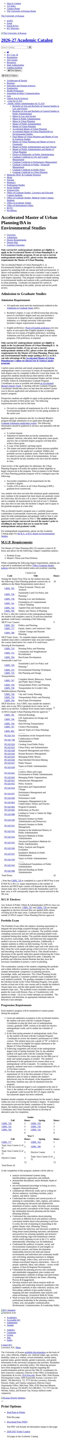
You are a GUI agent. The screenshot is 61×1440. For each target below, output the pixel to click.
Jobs (9, 1337)
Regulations (12, 57)
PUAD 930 (9, 820)
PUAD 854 (9, 788)
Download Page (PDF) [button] (17, 1422)
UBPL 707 (9, 680)
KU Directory (13, 28)
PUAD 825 (9, 747)
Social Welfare (13, 187)
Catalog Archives (14, 67)
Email (9, 23)
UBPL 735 (9, 673)
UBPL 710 (9, 648)
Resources (11, 62)
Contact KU (6, 1345)
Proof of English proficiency (38, 328)
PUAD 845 (9, 777)
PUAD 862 (9, 802)
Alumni (10, 1325)
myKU (10, 21)
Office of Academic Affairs (19, 203)
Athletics (11, 1330)
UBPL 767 (9, 727)
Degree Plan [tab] (12, 242)
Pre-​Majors (12, 210)
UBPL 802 (9, 731)
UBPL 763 (9, 625)
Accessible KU (13, 1320)
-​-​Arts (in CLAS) (14, 101)
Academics (12, 1317)
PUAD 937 (9, 854)
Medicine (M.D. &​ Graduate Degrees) (24, 175)
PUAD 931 (9, 826)
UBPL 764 (9, 657)
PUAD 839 (9, 767)
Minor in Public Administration (26, 119)
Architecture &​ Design (17, 80)
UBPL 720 (9, 594)
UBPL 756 (9, 723)
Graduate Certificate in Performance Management (34, 162)
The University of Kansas (12, 16)
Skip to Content (14, 3)
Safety (9, 1340)
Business (11, 83)
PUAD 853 (9, 783)
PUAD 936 (9, 848)
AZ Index (11, 6)
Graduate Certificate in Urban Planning (30, 172)
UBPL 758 (9, 688)
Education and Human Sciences (21, 85)
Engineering (12, 88)
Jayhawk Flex (13, 190)
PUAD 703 (9, 735)
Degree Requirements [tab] (16, 240)
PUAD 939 (9, 859)
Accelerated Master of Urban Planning (29, 129)
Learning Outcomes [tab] (16, 245)
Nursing (10, 180)
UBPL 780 (9, 633)
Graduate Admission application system (18, 423)
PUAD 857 (9, 794)
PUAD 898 (9, 814)
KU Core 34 (12, 55)
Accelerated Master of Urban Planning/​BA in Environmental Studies (32, 132)
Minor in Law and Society (24, 116)
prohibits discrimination (35, 1352)
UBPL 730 (9, 694)
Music (9, 177)
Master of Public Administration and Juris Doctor (34, 147)
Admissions (12, 1322)
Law (9, 96)
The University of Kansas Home (21, 11)
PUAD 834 (9, 753)
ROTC (10, 208)
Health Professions (15, 91)
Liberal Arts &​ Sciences (17, 98)
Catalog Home (13, 8)
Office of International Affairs (20, 205)
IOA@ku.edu (28, 1375)
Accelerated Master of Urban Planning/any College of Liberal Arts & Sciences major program (27, 360)
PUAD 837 (9, 763)
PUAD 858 (9, 798)
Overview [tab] (11, 235)
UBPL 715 (9, 653)
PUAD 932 (9, 831)
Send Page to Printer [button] (16, 1412)
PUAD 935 (9, 842)
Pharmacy (11, 182)
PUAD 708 (9, 740)
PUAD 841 (9, 773)
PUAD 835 (9, 757)
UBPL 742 (9, 608)
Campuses (11, 1332)
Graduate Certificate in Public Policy (28, 170)
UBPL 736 (9, 599)
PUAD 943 (9, 865)
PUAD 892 (9, 810)
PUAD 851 (9, 780)
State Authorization (15, 65)
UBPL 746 (9, 719)
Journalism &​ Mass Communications (23, 93)
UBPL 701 (9, 715)
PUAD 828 (9, 750)
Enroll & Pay (13, 26)
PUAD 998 (9, 871)
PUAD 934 (9, 837)
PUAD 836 (9, 760)
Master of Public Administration (26, 124)
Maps (18, 1347)
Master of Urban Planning (24, 126)
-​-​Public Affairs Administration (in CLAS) (26, 103)
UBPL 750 (9, 685)
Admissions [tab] (12, 237)
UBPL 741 (9, 603)
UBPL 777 (9, 628)
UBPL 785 (9, 611)
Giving (10, 1335)
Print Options (15, 70)
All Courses (12, 60)
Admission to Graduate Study (20, 308)
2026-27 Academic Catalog (27, 40)
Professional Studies (16, 185)
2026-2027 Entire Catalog (18, 1431)
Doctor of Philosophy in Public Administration (33, 154)
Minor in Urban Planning (23, 121)
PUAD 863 (9, 807)
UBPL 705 (9, 588)
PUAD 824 (9, 744)
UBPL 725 (9, 670)
